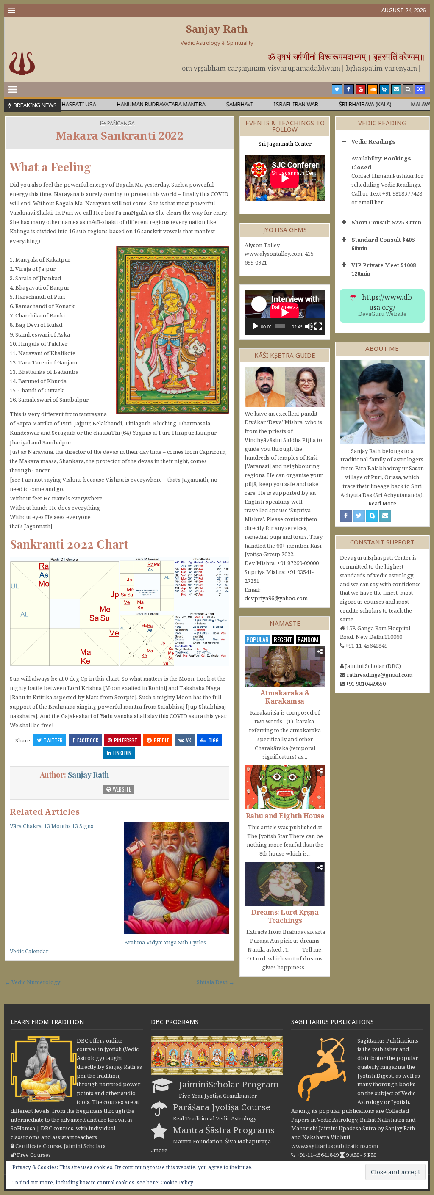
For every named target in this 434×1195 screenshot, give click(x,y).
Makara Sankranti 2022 (120, 135)
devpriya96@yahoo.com (276, 598)
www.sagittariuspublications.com (334, 1146)
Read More (382, 503)
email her (371, 202)
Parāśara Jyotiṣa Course (221, 1107)
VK (188, 740)
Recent (283, 639)
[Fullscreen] (318, 326)
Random (308, 639)
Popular (257, 639)
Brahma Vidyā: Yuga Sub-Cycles (165, 942)
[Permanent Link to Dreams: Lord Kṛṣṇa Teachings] (285, 884)
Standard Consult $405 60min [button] (383, 244)
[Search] (408, 89)
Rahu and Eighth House (285, 815)
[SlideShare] (384, 89)
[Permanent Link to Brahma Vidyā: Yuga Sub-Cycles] (177, 878)
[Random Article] (420, 89)
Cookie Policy (177, 1182)
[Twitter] (337, 89)
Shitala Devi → (215, 982)
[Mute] (309, 326)
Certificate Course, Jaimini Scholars (60, 1146)
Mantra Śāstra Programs (224, 1130)
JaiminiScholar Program (229, 1084)
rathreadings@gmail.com (379, 675)
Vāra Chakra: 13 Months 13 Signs (51, 826)
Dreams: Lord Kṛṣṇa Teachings (284, 916)
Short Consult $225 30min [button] (386, 222)
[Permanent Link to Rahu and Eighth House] (285, 787)
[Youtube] (361, 89)
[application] (285, 312)
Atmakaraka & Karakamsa (285, 697)
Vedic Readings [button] (373, 141)
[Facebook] (349, 89)
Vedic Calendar (29, 951)
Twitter (53, 740)
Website (121, 789)
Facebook (87, 740)
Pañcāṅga (121, 123)
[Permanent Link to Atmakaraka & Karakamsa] (285, 666)
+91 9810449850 (366, 683)
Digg (214, 740)
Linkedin (122, 752)
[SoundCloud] (372, 89)
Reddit (161, 740)
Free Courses (34, 1155)
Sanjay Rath (217, 29)
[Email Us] (396, 89)
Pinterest (125, 740)
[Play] (255, 326)
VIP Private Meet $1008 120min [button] (383, 269)
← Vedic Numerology (32, 982)
